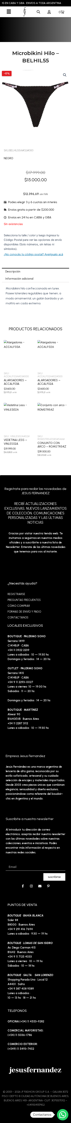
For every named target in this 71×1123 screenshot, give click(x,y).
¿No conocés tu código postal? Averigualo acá (33, 254)
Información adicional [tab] (19, 278)
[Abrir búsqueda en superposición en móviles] (38, 12)
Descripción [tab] (12, 271)
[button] (9, 12)
